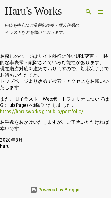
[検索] (88, 12)
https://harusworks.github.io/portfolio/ (41, 111)
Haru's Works (33, 11)
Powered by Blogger (59, 189)
